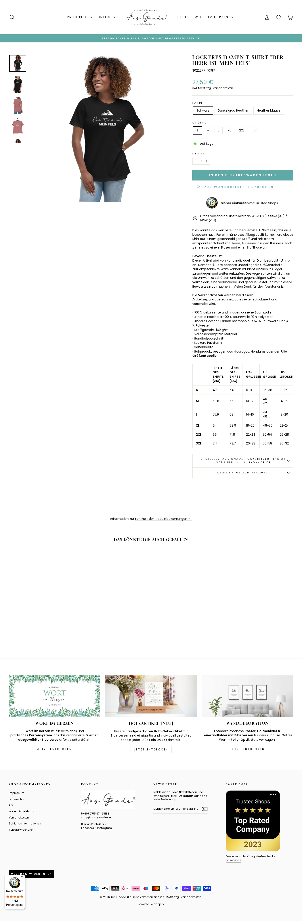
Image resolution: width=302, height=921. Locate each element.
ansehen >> (233, 860)
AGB (11, 805)
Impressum (16, 793)
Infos (105, 17)
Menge (198, 153)
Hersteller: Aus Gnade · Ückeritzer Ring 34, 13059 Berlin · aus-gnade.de (243, 460)
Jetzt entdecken (54, 749)
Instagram (104, 828)
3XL (255, 130)
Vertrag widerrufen (21, 830)
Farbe (197, 102)
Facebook (87, 828)
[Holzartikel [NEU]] (151, 696)
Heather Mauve (269, 110)
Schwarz (203, 110)
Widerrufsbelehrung (22, 811)
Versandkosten (223, 88)
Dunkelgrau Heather (233, 110)
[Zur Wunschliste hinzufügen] (70, 558)
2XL (241, 130)
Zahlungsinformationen (25, 823)
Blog (183, 17)
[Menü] (22, 877)
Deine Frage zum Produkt (242, 472)
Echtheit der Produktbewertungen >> (163, 519)
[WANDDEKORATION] (247, 696)
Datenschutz (17, 799)
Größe (199, 122)
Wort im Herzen (212, 17)
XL (229, 130)
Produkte (78, 17)
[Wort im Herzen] (54, 696)
